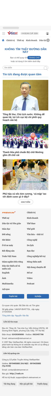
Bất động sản (8, 251)
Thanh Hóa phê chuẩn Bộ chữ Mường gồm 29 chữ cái (23, 153)
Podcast (30, 283)
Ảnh (4, 278)
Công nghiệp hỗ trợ (36, 256)
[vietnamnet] (13, 35)
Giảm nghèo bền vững (12, 262)
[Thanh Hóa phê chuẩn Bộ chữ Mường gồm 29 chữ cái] (25, 136)
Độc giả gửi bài (26, 384)
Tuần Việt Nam (9, 256)
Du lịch (30, 245)
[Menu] (3, 33)
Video (30, 278)
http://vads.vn (17, 373)
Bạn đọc (31, 251)
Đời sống (6, 234)
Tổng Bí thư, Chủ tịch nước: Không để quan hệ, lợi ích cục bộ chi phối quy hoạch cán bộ (23, 117)
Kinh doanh (31, 40)
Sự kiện (38, 296)
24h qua (6, 289)
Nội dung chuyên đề (36, 267)
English (5, 272)
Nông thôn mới (34, 262)
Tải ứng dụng (9, 384)
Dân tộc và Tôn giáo (11, 223)
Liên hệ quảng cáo (11, 353)
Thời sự (20, 40)
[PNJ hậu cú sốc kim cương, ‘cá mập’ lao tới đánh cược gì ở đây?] (25, 174)
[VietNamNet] (3, 40)
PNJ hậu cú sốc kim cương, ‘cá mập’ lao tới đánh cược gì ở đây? (24, 195)
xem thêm (25, 202)
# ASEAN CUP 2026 (30, 33)
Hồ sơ (29, 272)
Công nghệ (32, 240)
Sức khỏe (6, 240)
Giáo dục (6, 229)
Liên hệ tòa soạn (10, 322)
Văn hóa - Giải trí (35, 234)
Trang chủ (34, 57)
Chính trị (10, 40)
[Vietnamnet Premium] (9, 214)
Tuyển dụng (42, 384)
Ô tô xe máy (7, 245)
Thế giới (31, 229)
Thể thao (31, 223)
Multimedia (7, 283)
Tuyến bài (13, 296)
